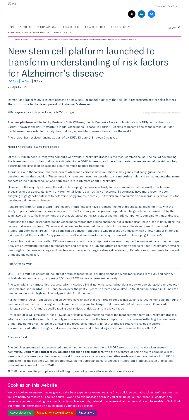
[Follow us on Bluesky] (151, 14)
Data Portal (173, 6)
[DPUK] (12, 2)
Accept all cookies (20, 412)
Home (11, 27)
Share (15, 81)
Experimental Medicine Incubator (28, 32)
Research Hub (70, 27)
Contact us (160, 6)
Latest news (38, 40)
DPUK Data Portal (46, 27)
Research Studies (95, 27)
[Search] (179, 28)
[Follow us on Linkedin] (142, 14)
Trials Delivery (120, 27)
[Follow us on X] (132, 14)
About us (25, 27)
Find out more (86, 412)
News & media (62, 32)
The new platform (20, 122)
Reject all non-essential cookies (55, 412)
